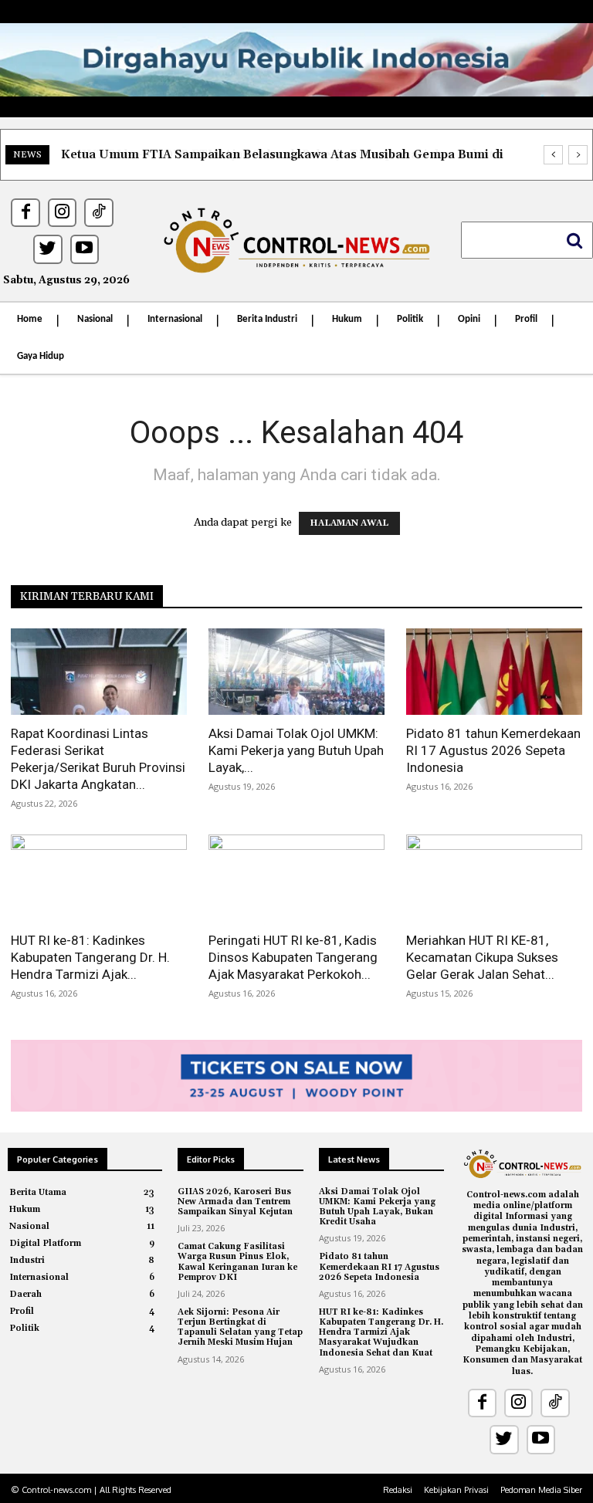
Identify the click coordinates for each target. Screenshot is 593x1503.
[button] (527, 240)
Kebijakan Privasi (456, 1489)
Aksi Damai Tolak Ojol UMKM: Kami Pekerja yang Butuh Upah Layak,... (296, 750)
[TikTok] (98, 212)
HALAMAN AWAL (349, 523)
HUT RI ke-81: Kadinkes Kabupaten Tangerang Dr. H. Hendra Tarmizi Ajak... (90, 957)
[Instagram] (62, 212)
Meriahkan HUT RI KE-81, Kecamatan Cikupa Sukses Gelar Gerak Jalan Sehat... (482, 957)
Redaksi (397, 1489)
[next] (578, 154)
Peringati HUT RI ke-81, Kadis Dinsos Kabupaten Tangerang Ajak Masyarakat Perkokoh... (293, 957)
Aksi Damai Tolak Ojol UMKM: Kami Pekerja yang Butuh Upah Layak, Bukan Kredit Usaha (377, 1207)
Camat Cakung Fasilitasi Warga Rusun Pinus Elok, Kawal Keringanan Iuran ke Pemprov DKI (237, 1262)
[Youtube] (84, 249)
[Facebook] (25, 212)
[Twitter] (47, 249)
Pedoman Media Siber (541, 1489)
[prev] (553, 154)
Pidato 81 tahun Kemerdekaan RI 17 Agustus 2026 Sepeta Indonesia (493, 750)
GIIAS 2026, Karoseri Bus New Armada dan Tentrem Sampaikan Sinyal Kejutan (235, 1201)
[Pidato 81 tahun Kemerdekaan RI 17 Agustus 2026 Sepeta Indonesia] (494, 672)
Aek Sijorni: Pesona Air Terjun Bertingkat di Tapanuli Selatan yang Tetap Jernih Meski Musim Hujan (240, 1328)
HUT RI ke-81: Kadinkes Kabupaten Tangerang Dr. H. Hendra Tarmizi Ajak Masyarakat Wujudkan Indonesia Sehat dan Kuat (381, 1333)
